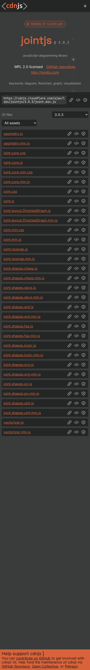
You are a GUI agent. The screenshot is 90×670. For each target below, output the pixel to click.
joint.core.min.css (18, 172)
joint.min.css (13, 230)
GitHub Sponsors (16, 666)
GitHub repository (61, 67)
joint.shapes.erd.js (18, 307)
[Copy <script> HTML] (78, 100)
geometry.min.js (16, 143)
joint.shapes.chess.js (20, 268)
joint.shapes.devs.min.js (23, 297)
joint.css (10, 191)
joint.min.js (12, 239)
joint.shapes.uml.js (18, 403)
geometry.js (13, 134)
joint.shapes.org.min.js (22, 374)
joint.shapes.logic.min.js (23, 355)
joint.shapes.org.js (18, 365)
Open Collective (45, 666)
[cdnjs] (14, 6)
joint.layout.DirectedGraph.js (26, 211)
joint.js (8, 201)
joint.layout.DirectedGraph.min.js (30, 220)
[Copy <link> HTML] (76, 153)
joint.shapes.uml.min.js (22, 413)
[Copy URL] (71, 100)
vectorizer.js (13, 422)
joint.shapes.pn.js (17, 384)
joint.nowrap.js (15, 249)
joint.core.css (14, 153)
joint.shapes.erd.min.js (21, 316)
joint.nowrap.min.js (19, 259)
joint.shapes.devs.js (19, 288)
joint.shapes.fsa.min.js (21, 336)
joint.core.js (13, 162)
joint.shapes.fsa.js (18, 326)
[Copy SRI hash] (85, 100)
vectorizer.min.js (17, 432)
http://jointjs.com (45, 72)
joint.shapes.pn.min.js (21, 393)
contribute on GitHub (33, 658)
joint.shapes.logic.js (19, 345)
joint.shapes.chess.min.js (23, 278)
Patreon (71, 666)
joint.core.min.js (16, 182)
